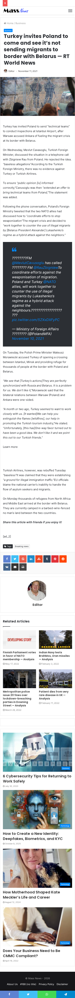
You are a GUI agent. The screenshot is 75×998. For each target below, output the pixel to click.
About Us (12, 984)
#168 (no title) (28, 984)
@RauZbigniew (45, 268)
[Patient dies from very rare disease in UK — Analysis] (55, 678)
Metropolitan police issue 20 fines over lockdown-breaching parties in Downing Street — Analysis (17, 698)
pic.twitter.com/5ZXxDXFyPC (36, 320)
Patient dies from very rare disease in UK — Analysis (53, 695)
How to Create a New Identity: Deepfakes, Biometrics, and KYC (33, 836)
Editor (11, 71)
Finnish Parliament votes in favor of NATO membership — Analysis (19, 656)
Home (9, 23)
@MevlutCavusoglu (28, 263)
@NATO (49, 282)
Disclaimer (62, 984)
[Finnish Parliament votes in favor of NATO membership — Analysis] (19, 639)
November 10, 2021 (28, 338)
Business (20, 23)
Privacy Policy (46, 984)
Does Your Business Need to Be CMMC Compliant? (31, 953)
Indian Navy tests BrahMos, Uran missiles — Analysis (54, 656)
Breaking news (22, 546)
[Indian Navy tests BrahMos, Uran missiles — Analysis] (55, 639)
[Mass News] (15, 10)
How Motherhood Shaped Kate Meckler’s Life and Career (31, 895)
